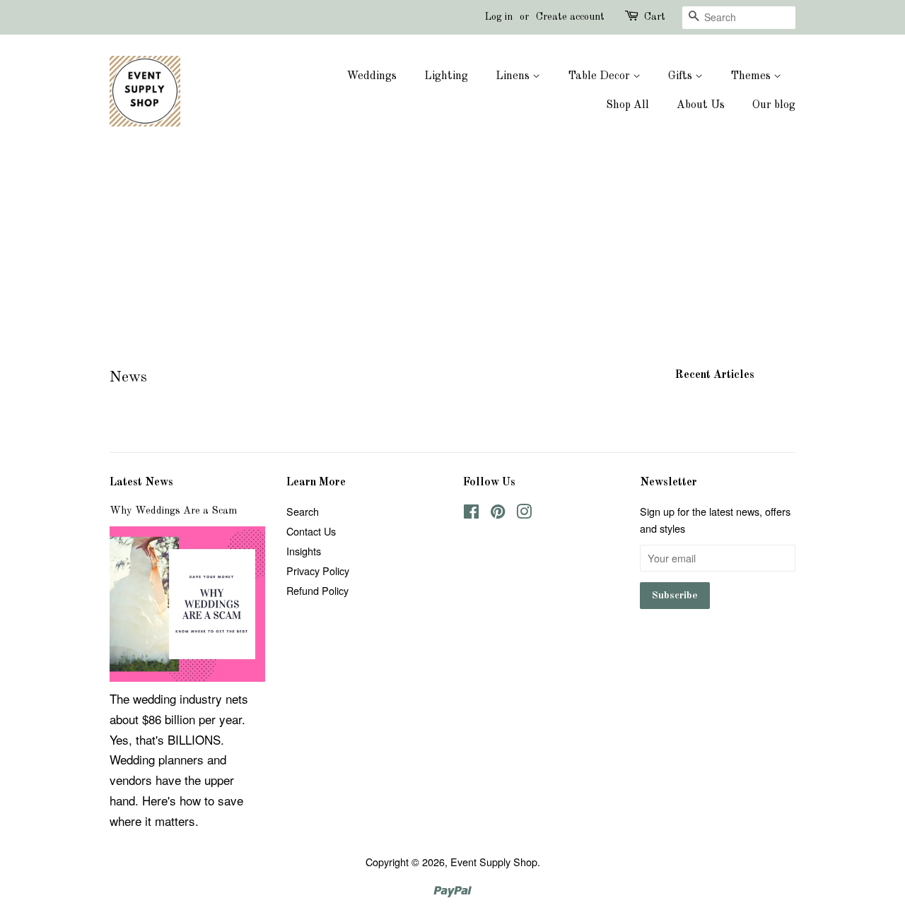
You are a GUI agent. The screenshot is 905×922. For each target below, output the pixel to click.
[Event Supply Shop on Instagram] (524, 513)
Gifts (681, 76)
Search (302, 511)
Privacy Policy (317, 570)
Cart (654, 17)
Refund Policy (317, 590)
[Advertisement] (452, 257)
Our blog (773, 105)
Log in (499, 17)
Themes (751, 76)
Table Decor (600, 76)
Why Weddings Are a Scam (173, 511)
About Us (701, 105)
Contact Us (311, 531)
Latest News (141, 482)
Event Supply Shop (493, 861)
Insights (303, 550)
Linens (514, 76)
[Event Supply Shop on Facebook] (471, 513)
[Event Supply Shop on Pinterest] (498, 513)
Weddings (371, 76)
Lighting (446, 76)
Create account (570, 17)
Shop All (627, 105)
